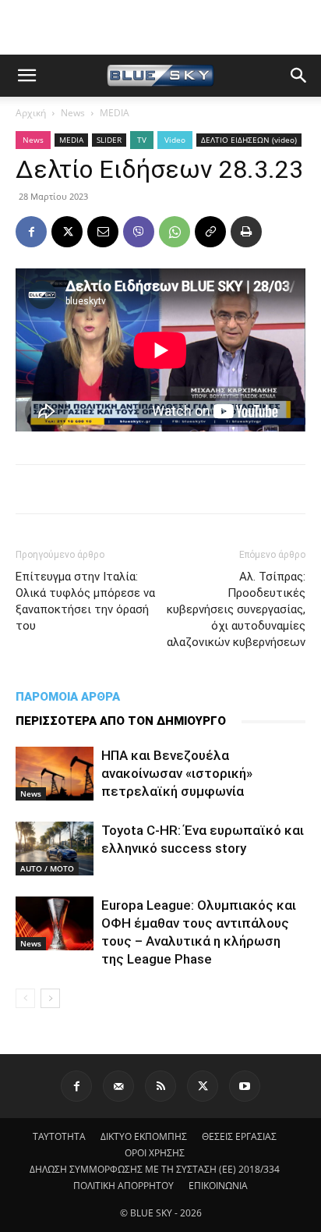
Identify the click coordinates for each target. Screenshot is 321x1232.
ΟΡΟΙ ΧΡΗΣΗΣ (155, 1152)
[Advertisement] (160, 27)
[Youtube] (244, 1086)
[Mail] (118, 1086)
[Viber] (138, 231)
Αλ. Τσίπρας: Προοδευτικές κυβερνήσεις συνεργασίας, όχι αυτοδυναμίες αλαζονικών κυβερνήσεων (236, 609)
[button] (26, 76)
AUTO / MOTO (47, 868)
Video (174, 139)
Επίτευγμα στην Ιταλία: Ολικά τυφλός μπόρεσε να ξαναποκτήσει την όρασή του (85, 601)
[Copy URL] (210, 231)
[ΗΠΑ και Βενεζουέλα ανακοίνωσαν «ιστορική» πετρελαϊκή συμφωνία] (54, 774)
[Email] (102, 231)
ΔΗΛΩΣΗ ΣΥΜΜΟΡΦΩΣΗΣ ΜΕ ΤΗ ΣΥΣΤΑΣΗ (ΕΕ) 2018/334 (155, 1169)
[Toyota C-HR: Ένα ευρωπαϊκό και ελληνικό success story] (54, 848)
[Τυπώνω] (246, 231)
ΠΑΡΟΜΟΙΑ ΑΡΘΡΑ (68, 697)
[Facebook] (31, 231)
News (73, 112)
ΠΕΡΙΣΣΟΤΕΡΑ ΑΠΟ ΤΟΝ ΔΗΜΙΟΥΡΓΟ (121, 721)
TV (141, 139)
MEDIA (114, 112)
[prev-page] (25, 998)
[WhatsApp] (174, 231)
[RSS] (160, 1086)
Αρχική (31, 112)
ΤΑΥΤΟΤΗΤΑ (59, 1136)
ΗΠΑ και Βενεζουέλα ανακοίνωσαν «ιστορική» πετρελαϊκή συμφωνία (176, 773)
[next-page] (50, 998)
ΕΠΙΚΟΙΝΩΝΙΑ (218, 1185)
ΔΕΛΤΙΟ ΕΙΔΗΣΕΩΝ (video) (249, 139)
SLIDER (109, 139)
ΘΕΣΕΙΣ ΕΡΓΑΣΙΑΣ (239, 1136)
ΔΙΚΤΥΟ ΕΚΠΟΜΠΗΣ (144, 1136)
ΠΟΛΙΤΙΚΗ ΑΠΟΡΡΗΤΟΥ (123, 1185)
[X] (67, 231)
